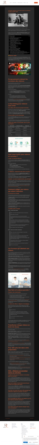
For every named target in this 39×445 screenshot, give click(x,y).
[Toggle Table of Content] (29, 36)
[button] (37, 436)
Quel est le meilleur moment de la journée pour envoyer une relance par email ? (19, 51)
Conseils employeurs (23, 433)
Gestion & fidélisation (24, 434)
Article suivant (32, 418)
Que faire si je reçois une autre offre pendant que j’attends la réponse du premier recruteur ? (20, 52)
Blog (27, 2)
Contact (31, 426)
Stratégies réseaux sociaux (24, 430)
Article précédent (7, 418)
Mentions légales (32, 425)
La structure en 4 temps (12, 44)
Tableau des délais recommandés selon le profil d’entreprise (17, 40)
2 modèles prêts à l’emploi (13, 45)
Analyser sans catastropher (13, 47)
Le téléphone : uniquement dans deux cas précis (16, 42)
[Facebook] (30, 428)
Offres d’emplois (14, 2)
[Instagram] (32, 428)
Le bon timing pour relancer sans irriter (14, 38)
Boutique (24, 2)
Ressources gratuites (19, 2)
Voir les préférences (35, 442)
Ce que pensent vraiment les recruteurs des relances (15, 37)
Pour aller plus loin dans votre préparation (14, 49)
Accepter (25, 442)
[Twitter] (31, 428)
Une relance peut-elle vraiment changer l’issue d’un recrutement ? (17, 53)
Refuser (30, 442)
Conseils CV (23, 427)
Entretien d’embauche (24, 429)
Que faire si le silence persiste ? (13, 46)
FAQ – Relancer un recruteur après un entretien (15, 50)
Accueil (11, 2)
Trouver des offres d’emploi (24, 431)
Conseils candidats (23, 425)
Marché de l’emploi (24, 426)
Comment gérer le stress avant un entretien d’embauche (17, 355)
